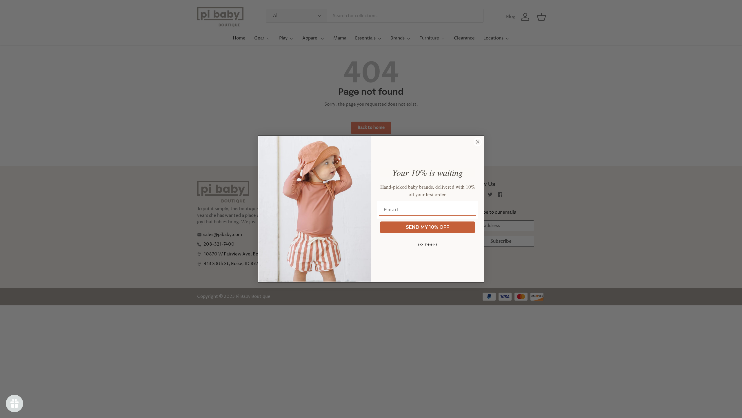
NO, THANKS (427, 244)
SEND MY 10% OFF (427, 227)
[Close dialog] (477, 141)
